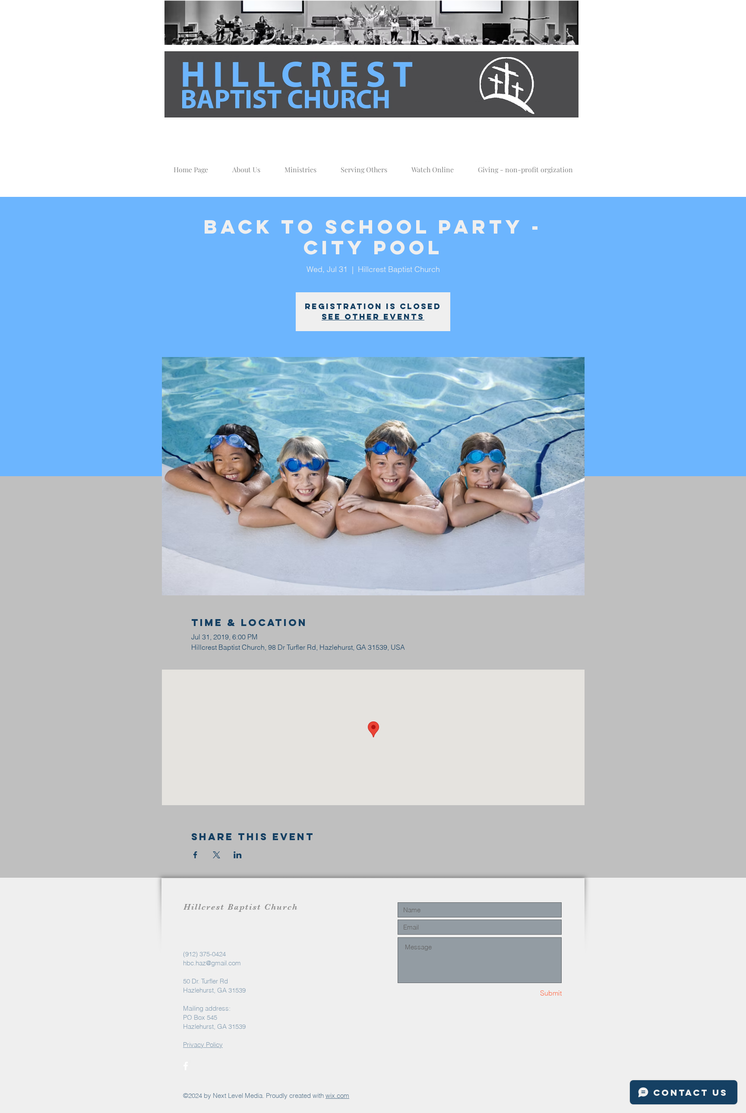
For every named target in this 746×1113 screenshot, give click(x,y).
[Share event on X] (216, 854)
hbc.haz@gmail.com (212, 963)
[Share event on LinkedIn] (238, 854)
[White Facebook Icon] (185, 1066)
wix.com (337, 1095)
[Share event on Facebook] (195, 854)
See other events (373, 317)
